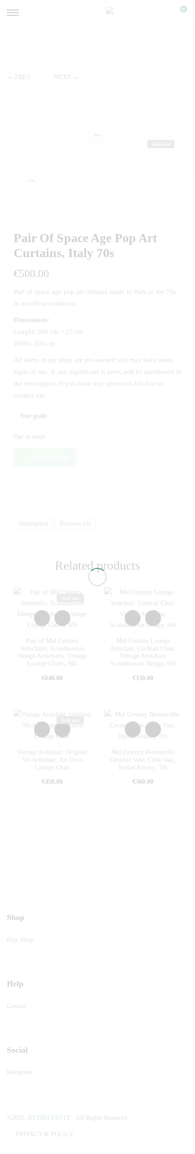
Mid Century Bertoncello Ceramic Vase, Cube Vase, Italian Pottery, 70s (143, 760)
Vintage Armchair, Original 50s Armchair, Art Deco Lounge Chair (52, 760)
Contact (16, 1006)
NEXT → (66, 77)
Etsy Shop (20, 939)
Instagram (19, 1072)
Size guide (33, 416)
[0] (177, 12)
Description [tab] (33, 523)
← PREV (19, 77)
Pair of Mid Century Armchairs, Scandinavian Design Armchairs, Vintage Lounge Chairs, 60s (52, 652)
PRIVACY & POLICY (45, 1134)
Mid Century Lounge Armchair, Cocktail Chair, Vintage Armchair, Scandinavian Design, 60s (143, 652)
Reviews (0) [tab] (75, 523)
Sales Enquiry (50, 457)
